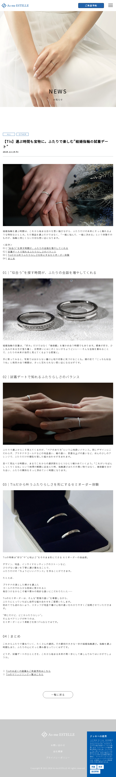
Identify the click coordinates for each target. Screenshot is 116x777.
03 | (36, 254)
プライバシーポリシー (58, 757)
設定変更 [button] (95, 771)
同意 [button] (93, 767)
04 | (9, 258)
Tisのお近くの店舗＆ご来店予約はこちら (28, 670)
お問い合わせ (58, 745)
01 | (35, 248)
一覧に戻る (58, 694)
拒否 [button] (100, 767)
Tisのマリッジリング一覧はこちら (25, 674)
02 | (29, 251)
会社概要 (58, 751)
